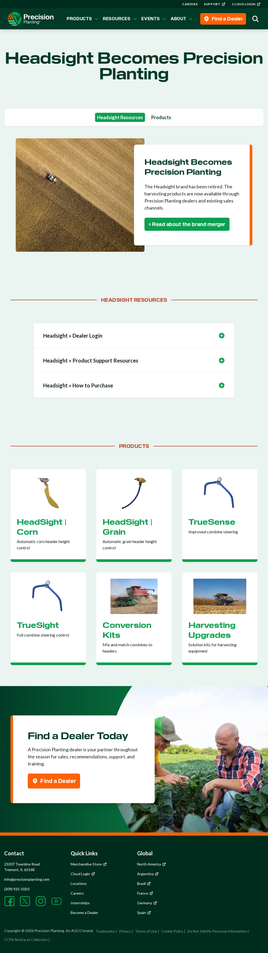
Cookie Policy (172, 931)
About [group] (178, 18)
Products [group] (79, 18)
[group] (190, 4)
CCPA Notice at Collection (26, 939)
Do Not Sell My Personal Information (217, 931)
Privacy (125, 931)
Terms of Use (146, 931)
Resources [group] (117, 18)
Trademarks (105, 931)
